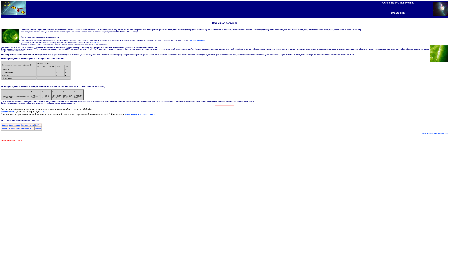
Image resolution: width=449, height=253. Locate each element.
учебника (44, 112)
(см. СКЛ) (97, 42)
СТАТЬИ (13, 112)
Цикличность (26, 128)
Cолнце (5, 125)
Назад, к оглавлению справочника (435, 133)
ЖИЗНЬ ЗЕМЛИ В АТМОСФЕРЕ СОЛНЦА (139, 114)
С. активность (14, 125)
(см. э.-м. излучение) (197, 40)
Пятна (4, 128)
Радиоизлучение (27, 125)
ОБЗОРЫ (4, 112)
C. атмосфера (14, 128)
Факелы (38, 128)
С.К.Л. (37, 125)
